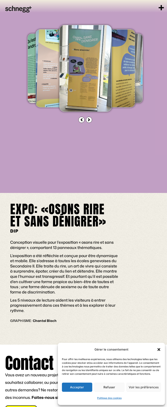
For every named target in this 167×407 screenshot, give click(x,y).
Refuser (109, 387)
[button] (159, 349)
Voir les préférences (144, 387)
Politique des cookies (109, 397)
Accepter (77, 387)
